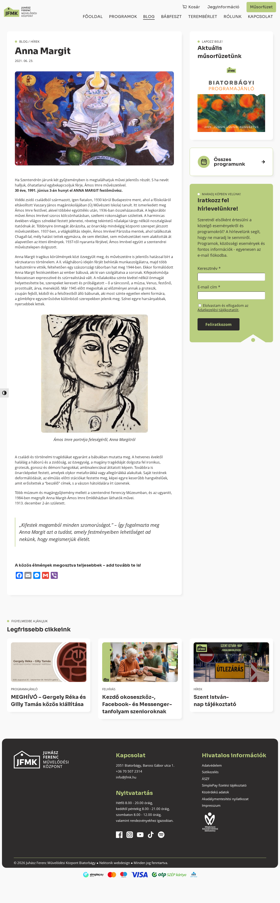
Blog (149, 16)
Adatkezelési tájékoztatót (218, 309)
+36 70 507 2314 (129, 771)
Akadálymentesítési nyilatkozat (225, 799)
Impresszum (211, 805)
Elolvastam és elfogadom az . (223, 307)
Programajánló (24, 689)
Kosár (194, 7)
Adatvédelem (212, 765)
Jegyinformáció (223, 7)
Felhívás (109, 689)
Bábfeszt (171, 16)
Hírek (35, 41)
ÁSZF (206, 779)
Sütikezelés (210, 772)
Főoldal (93, 16)
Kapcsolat (260, 16)
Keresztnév (209, 268)
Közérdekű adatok (215, 792)
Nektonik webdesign (114, 863)
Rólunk (233, 16)
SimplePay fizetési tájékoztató (224, 785)
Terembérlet (202, 16)
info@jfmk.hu (126, 777)
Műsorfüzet (261, 7)
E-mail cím (209, 287)
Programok (123, 16)
